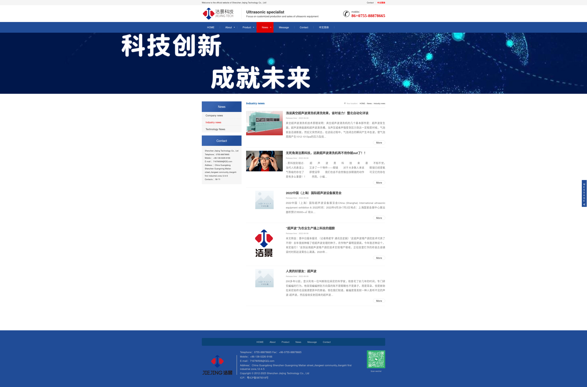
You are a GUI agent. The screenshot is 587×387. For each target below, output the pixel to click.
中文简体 (324, 27)
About (228, 27)
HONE (362, 103)
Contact (370, 2)
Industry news (213, 122)
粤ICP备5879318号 (258, 377)
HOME (210, 27)
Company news (214, 115)
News (265, 27)
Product (247, 27)
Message (284, 27)
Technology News (215, 129)
